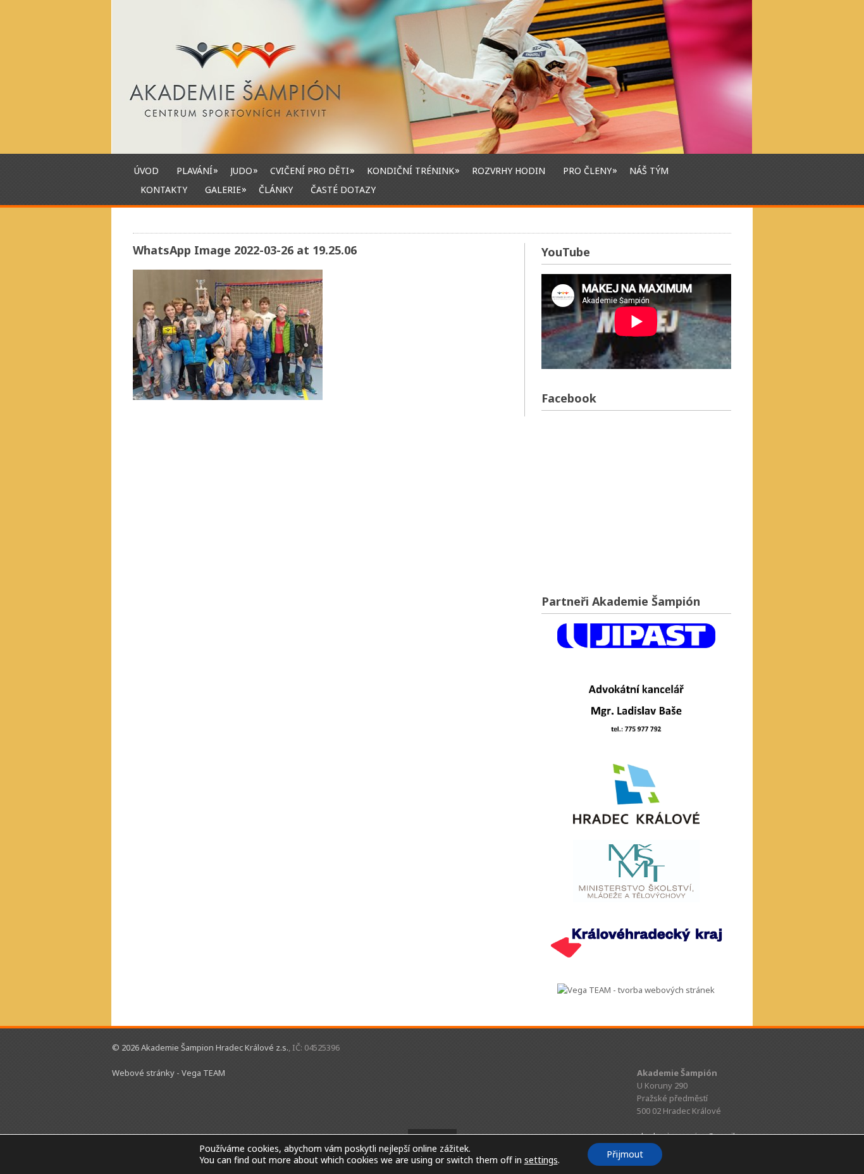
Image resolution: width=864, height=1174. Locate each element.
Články (276, 190)
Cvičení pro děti (309, 170)
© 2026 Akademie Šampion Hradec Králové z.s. (200, 1047)
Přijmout (625, 1154)
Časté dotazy (343, 190)
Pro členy (587, 170)
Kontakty (163, 190)
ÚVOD (146, 171)
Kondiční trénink (410, 170)
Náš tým (649, 171)
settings (541, 1160)
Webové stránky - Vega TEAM (168, 1072)
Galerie (223, 189)
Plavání (194, 170)
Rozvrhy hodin (508, 171)
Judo (241, 170)
